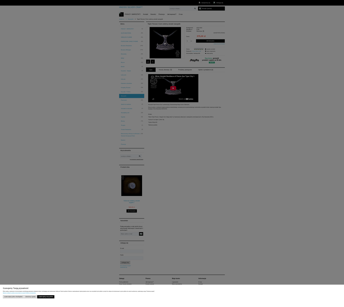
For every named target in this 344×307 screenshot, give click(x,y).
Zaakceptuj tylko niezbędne (13, 297)
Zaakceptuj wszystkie (46, 297)
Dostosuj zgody (30, 297)
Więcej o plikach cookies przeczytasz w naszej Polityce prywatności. (19, 293)
